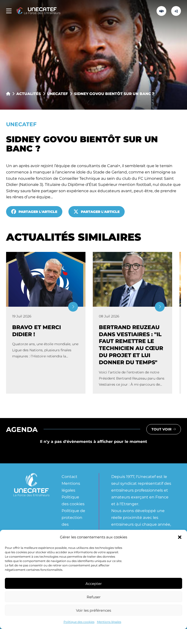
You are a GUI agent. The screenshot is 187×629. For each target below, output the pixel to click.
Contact (69, 476)
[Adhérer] (161, 11)
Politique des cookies (79, 622)
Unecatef (57, 93)
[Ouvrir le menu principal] (9, 11)
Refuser (94, 596)
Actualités (28, 93)
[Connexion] (176, 11)
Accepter (93, 583)
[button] (179, 537)
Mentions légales (109, 622)
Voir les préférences (93, 610)
